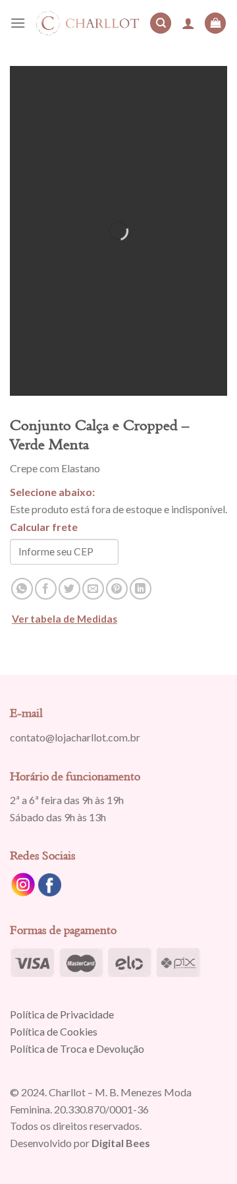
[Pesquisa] (160, 23)
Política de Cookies (53, 1031)
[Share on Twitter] (69, 589)
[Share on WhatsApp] (22, 589)
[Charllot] (88, 23)
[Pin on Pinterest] (117, 589)
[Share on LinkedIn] (140, 589)
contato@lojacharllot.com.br (75, 737)
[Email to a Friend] (93, 589)
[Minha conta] (188, 23)
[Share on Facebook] (46, 589)
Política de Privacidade (62, 1014)
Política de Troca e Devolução (77, 1048)
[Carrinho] (215, 23)
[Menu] (18, 23)
